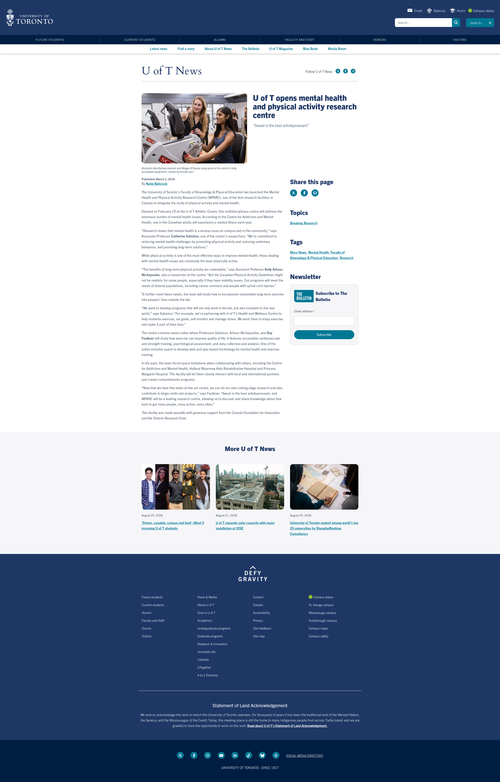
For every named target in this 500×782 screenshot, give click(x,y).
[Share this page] (315, 192)
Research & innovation (212, 644)
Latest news (158, 48)
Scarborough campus (323, 620)
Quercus (440, 10)
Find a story (186, 48)
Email (418, 10)
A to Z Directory (207, 675)
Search (456, 22)
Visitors (460, 39)
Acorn (461, 10)
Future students (50, 39)
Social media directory (304, 755)
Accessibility (261, 612)
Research (346, 258)
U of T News (172, 71)
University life (206, 652)
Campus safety (318, 636)
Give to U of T (206, 612)
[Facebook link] (345, 71)
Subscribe (324, 334)
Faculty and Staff (300, 39)
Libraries (203, 659)
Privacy (258, 620)
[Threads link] (275, 755)
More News (298, 252)
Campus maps (318, 628)
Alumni (220, 39)
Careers (258, 605)
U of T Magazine (281, 48)
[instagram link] (353, 71)
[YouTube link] (221, 755)
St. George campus (321, 605)
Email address (303, 311)
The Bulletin (250, 48)
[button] (480, 22)
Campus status (483, 10)
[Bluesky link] (262, 755)
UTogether (204, 667)
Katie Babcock (156, 183)
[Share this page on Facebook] (304, 192)
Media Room (337, 48)
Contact (258, 597)
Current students (139, 39)
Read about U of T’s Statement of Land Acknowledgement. (287, 726)
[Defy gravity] (253, 573)
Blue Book (310, 48)
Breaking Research (303, 223)
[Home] (30, 17)
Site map (259, 636)
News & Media (207, 597)
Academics (204, 620)
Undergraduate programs (213, 628)
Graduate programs (210, 636)
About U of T (205, 605)
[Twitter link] (338, 71)
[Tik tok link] (248, 755)
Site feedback (262, 628)
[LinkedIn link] (234, 755)
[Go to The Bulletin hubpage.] (304, 296)
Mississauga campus (322, 612)
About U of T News (218, 48)
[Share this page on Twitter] (293, 192)
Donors (379, 39)
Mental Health (318, 252)
